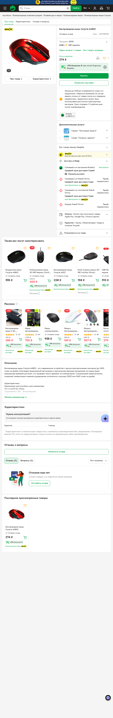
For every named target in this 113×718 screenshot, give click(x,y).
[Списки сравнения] (101, 8)
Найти (76, 8)
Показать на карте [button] (76, 174)
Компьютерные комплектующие (27, 15)
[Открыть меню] (5, 8)
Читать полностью (15, 397)
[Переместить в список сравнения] (98, 58)
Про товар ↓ (16, 79)
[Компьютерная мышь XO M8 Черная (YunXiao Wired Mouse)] (40, 257)
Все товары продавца (93, 50)
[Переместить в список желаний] (104, 58)
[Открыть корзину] (108, 8)
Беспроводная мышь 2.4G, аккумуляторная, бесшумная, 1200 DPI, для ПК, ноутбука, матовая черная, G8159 (14, 330)
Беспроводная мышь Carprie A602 (63, 271)
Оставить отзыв (39, 483)
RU (85, 8)
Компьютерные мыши (73, 15)
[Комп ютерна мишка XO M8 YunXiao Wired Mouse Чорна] (88, 257)
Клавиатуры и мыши (53, 15)
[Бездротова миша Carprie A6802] (16, 257)
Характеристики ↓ (42, 79)
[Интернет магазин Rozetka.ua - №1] (12, 8)
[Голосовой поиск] (68, 8)
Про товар (9, 22)
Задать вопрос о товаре (70, 50)
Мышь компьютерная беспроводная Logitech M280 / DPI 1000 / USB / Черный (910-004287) (52, 330)
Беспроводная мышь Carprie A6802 (15, 528)
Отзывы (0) (11, 461)
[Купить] (25, 280)
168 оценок (74, 45)
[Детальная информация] (17, 304)
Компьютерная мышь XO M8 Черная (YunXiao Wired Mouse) (40, 271)
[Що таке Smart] (8, 29)
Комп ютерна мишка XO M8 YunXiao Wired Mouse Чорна (88, 271)
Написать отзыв (56, 452)
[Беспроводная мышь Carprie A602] (65, 257)
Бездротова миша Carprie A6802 (13, 271)
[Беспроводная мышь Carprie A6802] (16, 514)
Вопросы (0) (27, 461)
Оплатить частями (84, 83)
